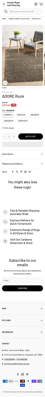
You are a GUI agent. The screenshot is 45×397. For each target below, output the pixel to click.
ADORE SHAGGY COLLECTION (19, 19)
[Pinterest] (21, 172)
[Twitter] (17, 172)
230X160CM (34, 115)
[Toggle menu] (4, 4)
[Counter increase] (14, 136)
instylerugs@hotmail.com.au (16, 363)
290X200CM (8, 121)
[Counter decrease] (4, 136)
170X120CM (21, 115)
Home (4, 19)
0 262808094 (9, 359)
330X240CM (22, 121)
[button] (22, 11)
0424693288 (22, 359)
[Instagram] (22, 374)
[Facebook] (13, 172)
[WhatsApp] (25, 172)
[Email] (30, 172)
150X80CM (8, 115)
